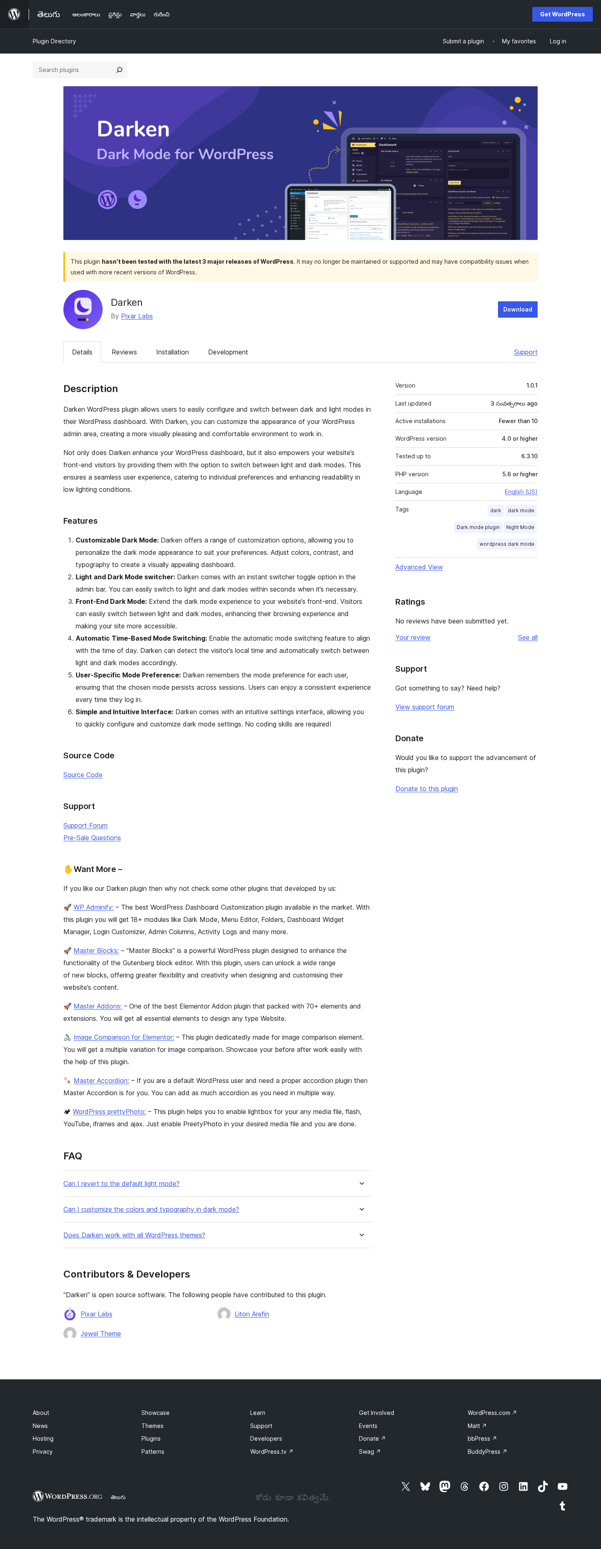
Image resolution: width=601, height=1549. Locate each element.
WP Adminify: (94, 907)
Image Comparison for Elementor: (124, 1037)
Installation (172, 352)
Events (368, 1425)
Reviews (124, 352)
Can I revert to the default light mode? (121, 1184)
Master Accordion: (101, 1080)
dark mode (521, 510)
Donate (372, 1438)
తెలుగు (118, 1497)
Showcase (155, 1412)
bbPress (482, 1438)
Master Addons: (98, 1006)
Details (82, 352)
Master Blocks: (96, 950)
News (40, 1425)
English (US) (521, 491)
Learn (257, 1412)
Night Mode (520, 527)
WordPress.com (492, 1412)
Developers (266, 1438)
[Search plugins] (119, 70)
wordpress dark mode (507, 544)
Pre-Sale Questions (92, 838)
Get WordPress (562, 14)
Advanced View (419, 567)
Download (517, 309)
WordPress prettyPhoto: (109, 1111)
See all (528, 637)
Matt (477, 1425)
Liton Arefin (252, 1314)
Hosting (43, 1438)
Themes (152, 1425)
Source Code (83, 775)
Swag (370, 1451)
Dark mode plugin (478, 527)
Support (526, 352)
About (41, 1412)
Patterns (152, 1451)
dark (495, 510)
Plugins (151, 1438)
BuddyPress (487, 1451)
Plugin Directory (54, 41)
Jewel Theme (101, 1333)
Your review (413, 637)
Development (228, 352)
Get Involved (376, 1412)
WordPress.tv (272, 1451)
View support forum (424, 707)
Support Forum (85, 825)
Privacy (43, 1451)
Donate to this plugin (426, 789)
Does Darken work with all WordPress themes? (134, 1235)
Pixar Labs (137, 316)
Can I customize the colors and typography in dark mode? (151, 1209)
